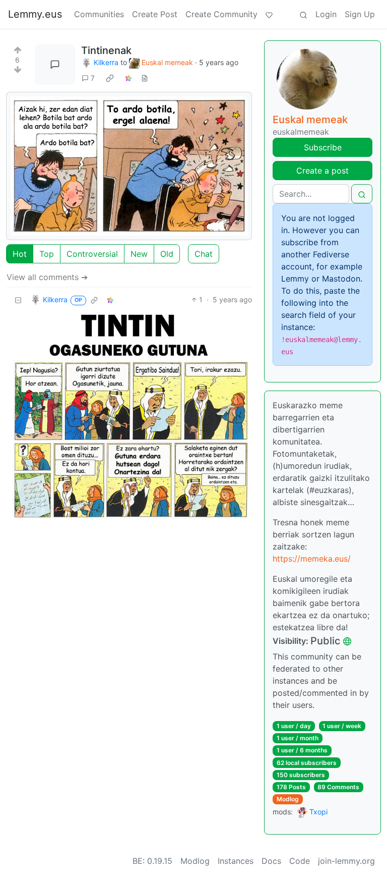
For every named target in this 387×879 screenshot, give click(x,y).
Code (299, 861)
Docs (271, 861)
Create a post (322, 171)
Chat (204, 254)
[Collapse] (18, 299)
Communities (99, 14)
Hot (20, 254)
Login (326, 14)
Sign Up (360, 14)
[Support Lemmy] (269, 14)
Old (166, 254)
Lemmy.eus (35, 14)
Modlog (288, 799)
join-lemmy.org (346, 861)
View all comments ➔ (47, 277)
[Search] (303, 14)
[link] (109, 78)
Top (46, 254)
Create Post (154, 14)
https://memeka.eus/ (312, 559)
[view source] (145, 78)
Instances (235, 861)
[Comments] (55, 64)
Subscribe (323, 147)
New (139, 254)
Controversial (92, 254)
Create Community (221, 14)
